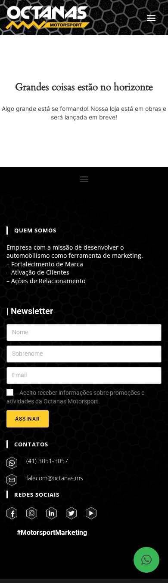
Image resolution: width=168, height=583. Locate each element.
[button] (151, 18)
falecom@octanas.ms (54, 478)
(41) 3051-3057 (47, 461)
